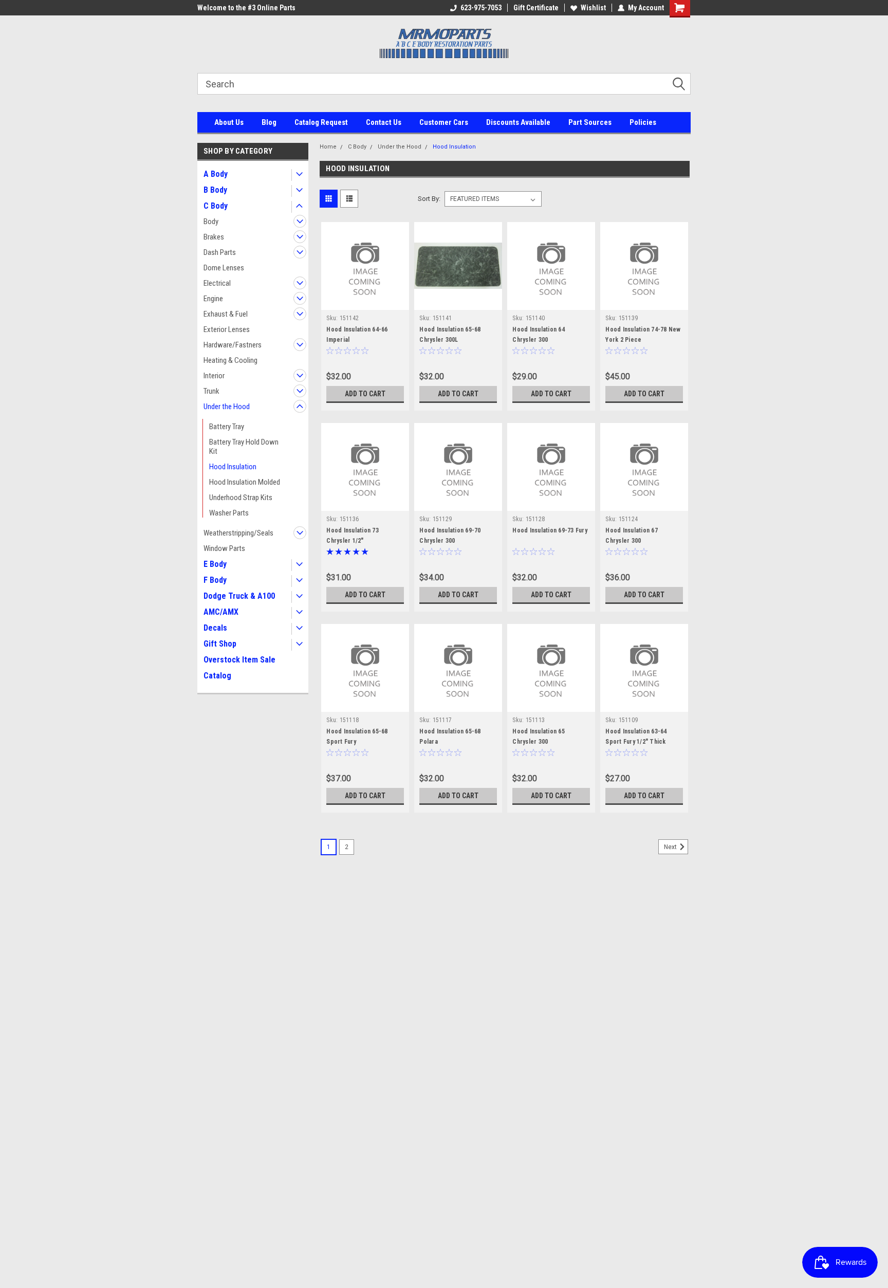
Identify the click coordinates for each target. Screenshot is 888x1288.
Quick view (365, 302)
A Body (215, 174)
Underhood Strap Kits (240, 497)
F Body (215, 580)
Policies (643, 122)
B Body (215, 190)
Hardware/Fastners (232, 344)
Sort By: (429, 199)
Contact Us (383, 122)
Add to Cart (365, 394)
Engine (213, 298)
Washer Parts (229, 513)
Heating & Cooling (230, 360)
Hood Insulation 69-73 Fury (549, 530)
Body (210, 221)
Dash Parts (219, 252)
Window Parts (224, 548)
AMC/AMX (220, 612)
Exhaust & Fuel (225, 314)
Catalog (217, 675)
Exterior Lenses (226, 329)
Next (671, 847)
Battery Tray (226, 426)
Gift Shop (219, 644)
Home (328, 146)
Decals (215, 628)
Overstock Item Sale (239, 660)
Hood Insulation (232, 466)
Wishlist (593, 8)
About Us (229, 122)
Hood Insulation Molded (244, 482)
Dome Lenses (223, 267)
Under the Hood (226, 406)
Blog (269, 122)
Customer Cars (443, 122)
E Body (215, 564)
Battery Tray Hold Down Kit (244, 446)
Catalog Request (321, 122)
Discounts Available (518, 122)
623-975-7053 (481, 8)
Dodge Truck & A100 (239, 596)
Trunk (211, 391)
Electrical (217, 283)
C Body (215, 206)
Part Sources (590, 122)
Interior (214, 375)
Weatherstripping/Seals (238, 533)
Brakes (213, 237)
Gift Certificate (536, 8)
